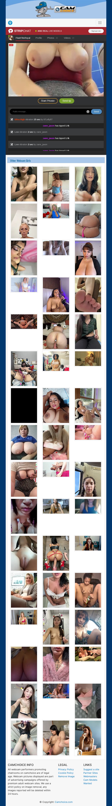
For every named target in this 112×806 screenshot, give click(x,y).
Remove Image (66, 776)
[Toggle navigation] (100, 23)
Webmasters (90, 776)
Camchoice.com (64, 801)
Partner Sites (90, 772)
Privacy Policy (66, 769)
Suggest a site (91, 769)
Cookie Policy (66, 772)
